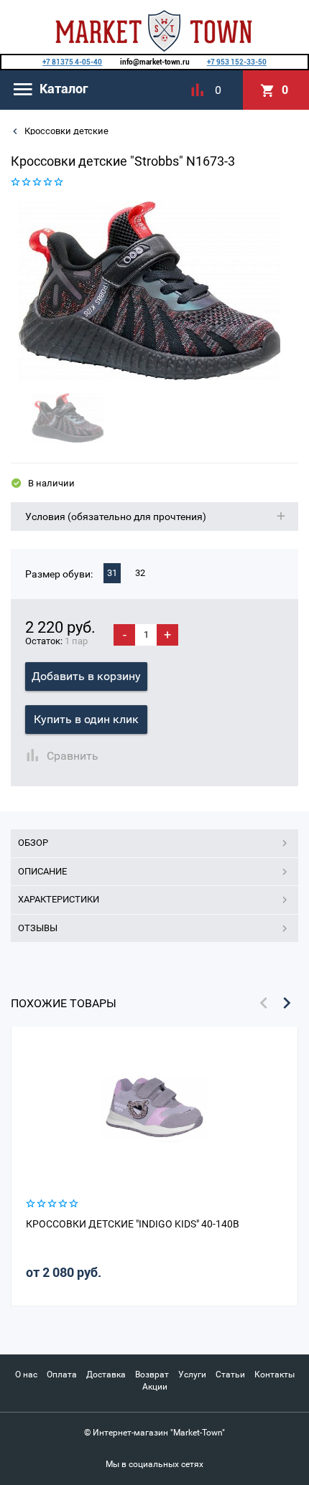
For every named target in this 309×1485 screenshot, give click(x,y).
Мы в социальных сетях (154, 1464)
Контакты (274, 1375)
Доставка (106, 1375)
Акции (154, 1387)
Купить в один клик (86, 719)
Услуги (192, 1375)
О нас (26, 1375)
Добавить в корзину (86, 676)
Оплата (62, 1375)
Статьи (230, 1375)
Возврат (152, 1375)
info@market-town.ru (155, 62)
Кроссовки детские (65, 131)
